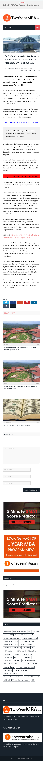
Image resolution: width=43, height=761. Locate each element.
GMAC (22, 644)
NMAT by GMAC (32, 664)
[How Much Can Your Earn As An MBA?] (21, 411)
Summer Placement (20, 670)
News (22, 70)
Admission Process (19, 632)
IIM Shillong (7, 661)
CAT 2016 (36, 632)
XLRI (33, 680)
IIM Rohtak (27, 657)
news (22, 664)
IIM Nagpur (18, 657)
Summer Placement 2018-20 (13, 677)
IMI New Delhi (8, 664)
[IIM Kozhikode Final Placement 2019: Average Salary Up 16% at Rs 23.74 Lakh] (21, 333)
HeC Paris (26, 648)
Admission (7, 632)
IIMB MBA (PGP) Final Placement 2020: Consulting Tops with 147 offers (22, 5)
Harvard (29, 644)
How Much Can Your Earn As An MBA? (17, 425)
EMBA (31, 635)
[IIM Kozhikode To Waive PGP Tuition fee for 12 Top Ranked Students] (21, 372)
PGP (12, 667)
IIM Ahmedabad (9, 651)
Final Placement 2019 (11, 644)
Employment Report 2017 (12, 638)
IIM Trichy (17, 661)
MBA (16, 664)
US (9, 680)
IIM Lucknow (8, 657)
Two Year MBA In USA (32, 677)
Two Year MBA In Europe (32, 70)
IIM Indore (17, 654)
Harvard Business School (12, 648)
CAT (29, 632)
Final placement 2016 (30, 638)
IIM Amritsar (21, 651)
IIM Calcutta (7, 654)
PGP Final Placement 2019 (25, 667)
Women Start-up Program (20, 680)
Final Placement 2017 (11, 641)
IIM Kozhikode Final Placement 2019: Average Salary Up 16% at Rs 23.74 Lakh (20, 349)
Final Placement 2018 (27, 641)
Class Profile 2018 (21, 635)
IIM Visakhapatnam (28, 661)
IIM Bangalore (31, 651)
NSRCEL (6, 667)
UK (5, 680)
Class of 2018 (8, 635)
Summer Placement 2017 (12, 673)
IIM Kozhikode (27, 654)
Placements (8, 670)
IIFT (33, 648)
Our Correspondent (11, 69)
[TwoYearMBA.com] (21, 17)
